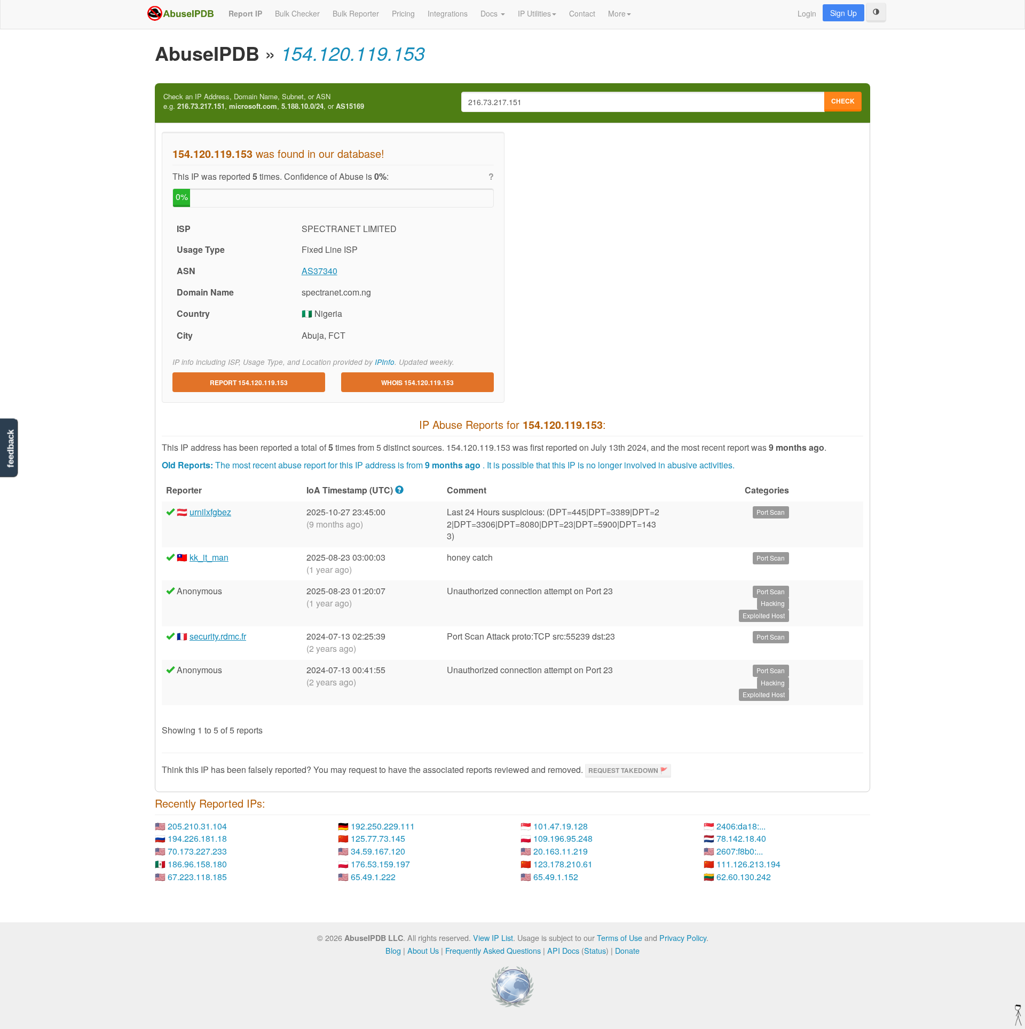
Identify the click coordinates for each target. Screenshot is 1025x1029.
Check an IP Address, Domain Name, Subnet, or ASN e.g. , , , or (263, 101)
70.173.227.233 (197, 851)
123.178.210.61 (563, 864)
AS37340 (319, 271)
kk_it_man (209, 557)
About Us (423, 950)
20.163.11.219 (560, 851)
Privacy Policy (682, 937)
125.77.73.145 (378, 838)
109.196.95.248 (563, 838)
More (617, 13)
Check (843, 101)
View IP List (493, 937)
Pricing (403, 13)
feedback (10, 448)
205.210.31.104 (197, 826)
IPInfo (385, 362)
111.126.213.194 (748, 864)
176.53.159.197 (380, 864)
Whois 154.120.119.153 (417, 382)
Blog (393, 950)
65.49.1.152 (555, 877)
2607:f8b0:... (739, 851)
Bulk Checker (297, 13)
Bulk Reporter (356, 13)
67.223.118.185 (197, 877)
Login (807, 13)
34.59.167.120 (378, 851)
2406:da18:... (741, 826)
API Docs (563, 950)
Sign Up (843, 12)
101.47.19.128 (560, 826)
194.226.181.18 (197, 838)
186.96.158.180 (197, 864)
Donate (627, 950)
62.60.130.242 (743, 877)
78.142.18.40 (741, 838)
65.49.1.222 (373, 877)
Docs (490, 13)
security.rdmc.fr (218, 636)
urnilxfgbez (210, 512)
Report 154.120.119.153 (249, 382)
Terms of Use (619, 937)
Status (595, 950)
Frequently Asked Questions (493, 950)
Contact (582, 13)
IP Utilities (534, 13)
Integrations (448, 13)
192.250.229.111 (383, 826)
